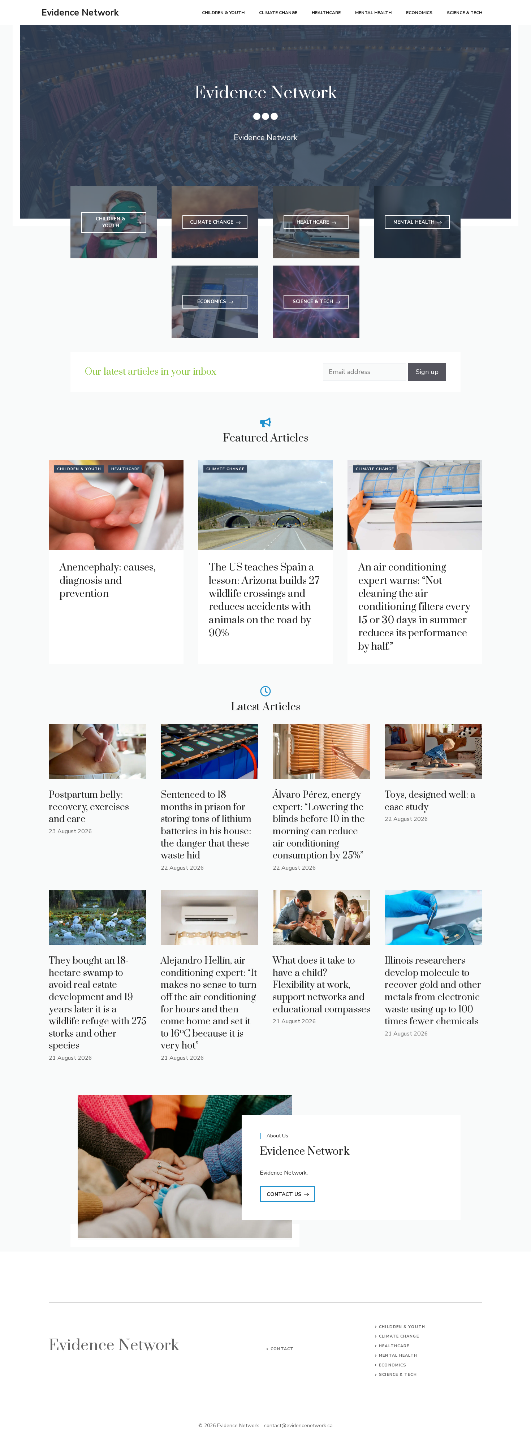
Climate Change (278, 13)
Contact (282, 1349)
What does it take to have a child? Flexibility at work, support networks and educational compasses (321, 985)
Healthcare (326, 13)
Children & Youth (223, 13)
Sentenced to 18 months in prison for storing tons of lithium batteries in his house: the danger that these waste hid (206, 825)
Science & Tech (464, 13)
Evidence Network (80, 13)
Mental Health (373, 13)
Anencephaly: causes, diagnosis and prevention (108, 580)
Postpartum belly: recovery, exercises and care (89, 807)
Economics (419, 13)
